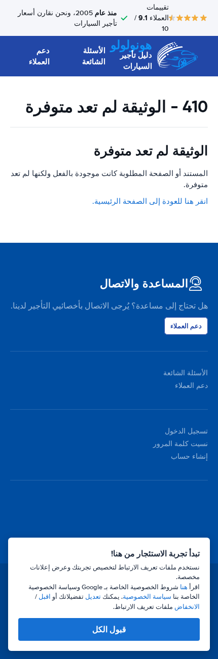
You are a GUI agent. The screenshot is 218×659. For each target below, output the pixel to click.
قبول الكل (109, 629)
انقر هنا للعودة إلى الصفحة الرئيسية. (150, 201)
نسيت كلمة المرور (180, 444)
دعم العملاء (39, 56)
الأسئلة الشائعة (93, 56)
